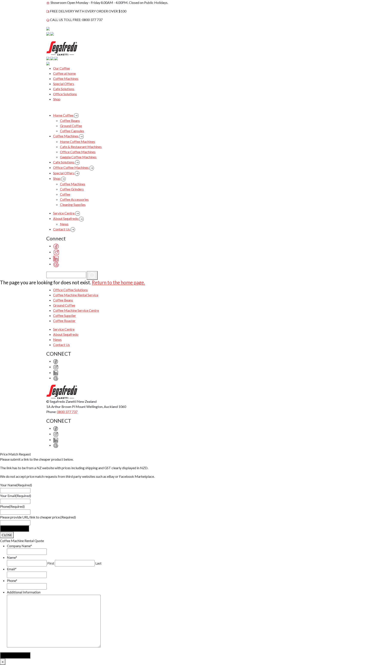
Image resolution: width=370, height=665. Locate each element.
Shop (56, 99)
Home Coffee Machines (77, 141)
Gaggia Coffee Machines (78, 157)
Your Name (16, 485)
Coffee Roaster (64, 321)
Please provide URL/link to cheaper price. (38, 517)
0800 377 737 (67, 412)
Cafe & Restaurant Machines (81, 147)
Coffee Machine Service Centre (76, 310)
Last (98, 563)
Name (12, 557)
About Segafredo (66, 218)
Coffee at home (64, 73)
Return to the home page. (118, 282)
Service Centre (64, 213)
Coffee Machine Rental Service (75, 295)
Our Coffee (61, 68)
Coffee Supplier (64, 315)
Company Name (19, 546)
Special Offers (63, 84)
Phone (12, 506)
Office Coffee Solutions (70, 290)
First (50, 563)
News (64, 224)
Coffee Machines (65, 78)
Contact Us (61, 229)
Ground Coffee (71, 126)
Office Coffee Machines (77, 152)
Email (11, 569)
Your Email (15, 496)
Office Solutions (65, 94)
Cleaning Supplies (73, 204)
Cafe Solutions (63, 89)
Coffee (65, 194)
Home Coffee (63, 115)
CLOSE (7, 535)
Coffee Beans (70, 120)
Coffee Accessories (74, 199)
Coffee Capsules (72, 131)
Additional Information (23, 592)
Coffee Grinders (72, 189)
